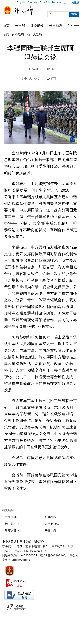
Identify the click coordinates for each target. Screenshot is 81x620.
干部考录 (50, 530)
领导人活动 (34, 34)
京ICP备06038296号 (53, 555)
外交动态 (55, 25)
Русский (56, 2)
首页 (6, 25)
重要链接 (11, 530)
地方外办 (11, 523)
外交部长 (37, 25)
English (20, 2)
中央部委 (11, 517)
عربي (66, 2)
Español (44, 2)
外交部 (20, 25)
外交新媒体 (52, 523)
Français (32, 2)
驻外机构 (50, 517)
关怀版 (75, 2)
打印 (54, 78)
